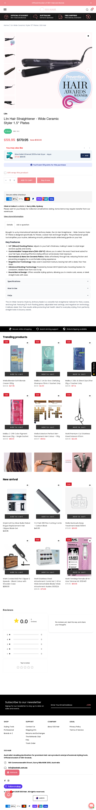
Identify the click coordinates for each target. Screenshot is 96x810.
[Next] (91, 3)
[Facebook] (4, 780)
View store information (13, 216)
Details (10, 225)
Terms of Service (77, 730)
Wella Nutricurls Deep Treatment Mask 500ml (75, 524)
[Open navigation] (21, 9)
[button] (25, 634)
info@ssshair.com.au (17, 767)
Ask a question (23, 225)
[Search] (87, 9)
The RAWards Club (33, 736)
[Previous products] (84, 148)
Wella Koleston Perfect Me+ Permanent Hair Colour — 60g (47, 434)
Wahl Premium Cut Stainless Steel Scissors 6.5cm (77, 434)
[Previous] (5, 3)
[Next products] (89, 148)
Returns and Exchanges (35, 733)
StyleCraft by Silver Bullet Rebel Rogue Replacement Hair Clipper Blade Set (16, 525)
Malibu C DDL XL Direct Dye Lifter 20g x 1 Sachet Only (79, 381)
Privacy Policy (75, 727)
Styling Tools (9, 727)
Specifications (14, 281)
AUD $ (41, 798)
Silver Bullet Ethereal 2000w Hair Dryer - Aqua (33, 154)
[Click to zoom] (88, 36)
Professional (9, 730)
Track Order (30, 743)
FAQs (10, 295)
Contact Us (30, 727)
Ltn (5, 113)
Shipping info (31, 730)
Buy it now (45, 180)
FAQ (27, 740)
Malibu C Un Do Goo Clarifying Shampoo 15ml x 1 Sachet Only (47, 381)
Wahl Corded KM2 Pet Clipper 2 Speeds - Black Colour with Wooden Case (16, 581)
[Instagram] (8, 780)
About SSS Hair (53, 727)
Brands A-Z (8, 733)
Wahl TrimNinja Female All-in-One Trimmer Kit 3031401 (77, 579)
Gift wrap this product (17, 172)
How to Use (12, 288)
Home (6, 25)
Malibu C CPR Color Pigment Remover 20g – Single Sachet (15, 434)
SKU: (14, 131)
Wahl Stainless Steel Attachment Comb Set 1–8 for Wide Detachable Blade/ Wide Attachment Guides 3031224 (47, 582)
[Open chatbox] (91, 805)
